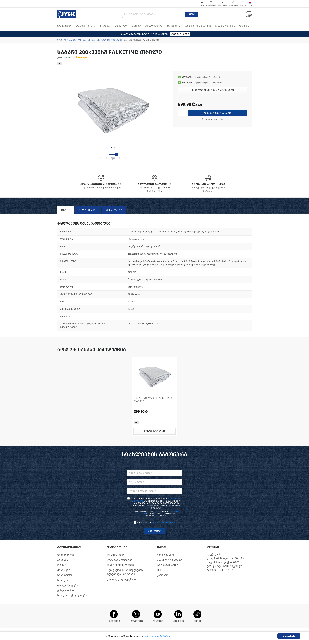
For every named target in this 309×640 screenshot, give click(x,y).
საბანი (86, 40)
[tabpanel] (113, 111)
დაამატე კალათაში (217, 112)
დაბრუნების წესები (120, 565)
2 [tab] (114, 147)
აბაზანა (62, 560)
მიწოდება (114, 210)
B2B (159, 570)
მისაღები (63, 570)
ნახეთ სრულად (154, 431)
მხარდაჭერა (115, 554)
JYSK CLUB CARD (167, 565)
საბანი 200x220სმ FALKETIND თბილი (153, 399)
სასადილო (64, 575)
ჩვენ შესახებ (166, 554)
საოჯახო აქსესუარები (72, 595)
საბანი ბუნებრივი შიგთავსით (107, 40)
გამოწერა (154, 530)
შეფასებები (88, 210)
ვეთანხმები (288, 636)
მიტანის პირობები (119, 560)
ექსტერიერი (65, 590)
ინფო (65, 210)
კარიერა (162, 575)
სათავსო (63, 580)
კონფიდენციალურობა (122, 579)
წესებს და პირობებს (164, 522)
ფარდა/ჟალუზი (67, 585)
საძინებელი (75, 40)
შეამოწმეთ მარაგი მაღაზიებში (212, 89)
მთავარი (61, 40)
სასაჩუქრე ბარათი (169, 560)
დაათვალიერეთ (180, 34)
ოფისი (61, 565)
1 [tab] (111, 147)
